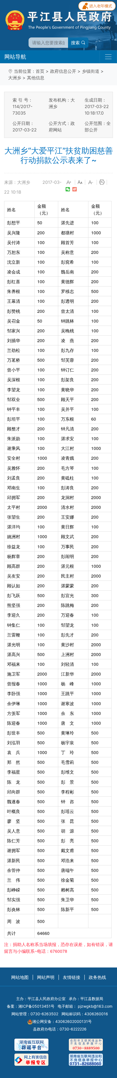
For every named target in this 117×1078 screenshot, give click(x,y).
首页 (40, 71)
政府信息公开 (63, 71)
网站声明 (45, 977)
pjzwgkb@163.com (95, 1006)
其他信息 (35, 77)
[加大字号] (69, 182)
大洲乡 (14, 77)
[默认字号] (80, 182)
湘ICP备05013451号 (36, 1006)
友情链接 (71, 977)
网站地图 (20, 977)
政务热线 (97, 977)
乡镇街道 (90, 71)
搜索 (76, 42)
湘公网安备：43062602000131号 (62, 1021)
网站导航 (15, 56)
